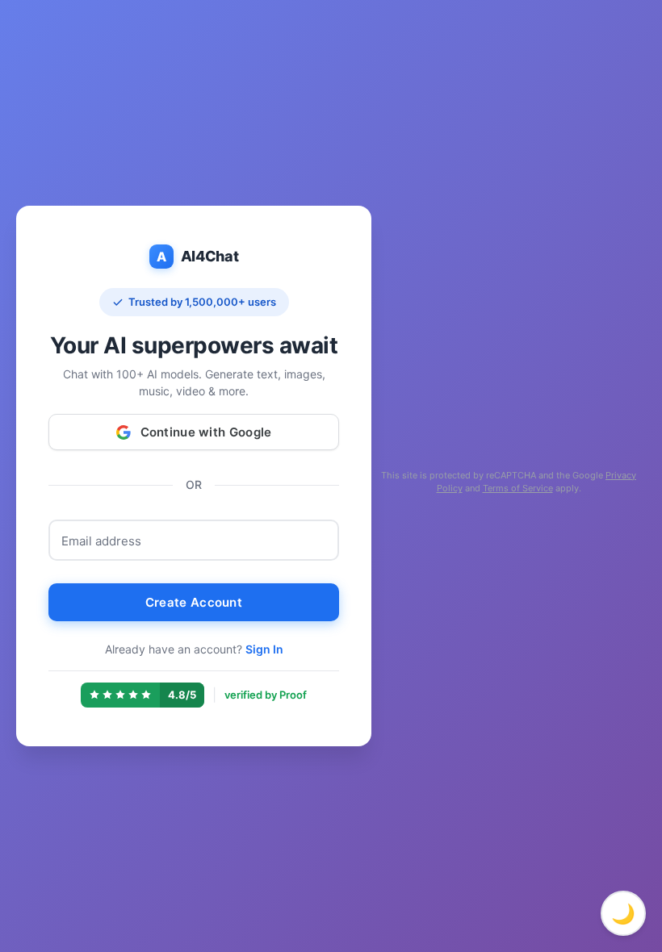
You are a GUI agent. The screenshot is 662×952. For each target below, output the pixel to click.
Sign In (264, 649)
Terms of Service (518, 488)
